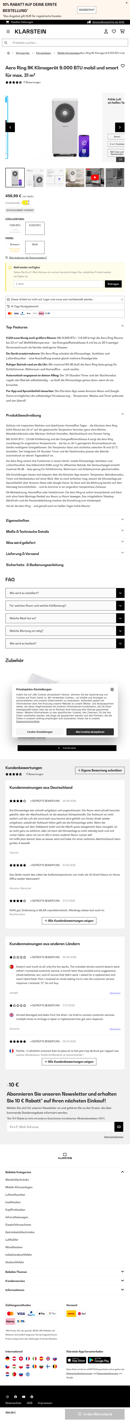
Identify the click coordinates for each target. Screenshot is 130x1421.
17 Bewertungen (32, 82)
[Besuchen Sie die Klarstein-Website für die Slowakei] (55, 1359)
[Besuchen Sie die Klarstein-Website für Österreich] (14, 1359)
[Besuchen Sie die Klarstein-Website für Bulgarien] (41, 1366)
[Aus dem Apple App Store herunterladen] (76, 1360)
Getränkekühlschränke (20, 1232)
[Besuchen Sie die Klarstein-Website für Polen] (21, 1366)
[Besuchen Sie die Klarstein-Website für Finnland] (48, 1366)
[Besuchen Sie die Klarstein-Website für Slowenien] (21, 1374)
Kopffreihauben (15, 1209)
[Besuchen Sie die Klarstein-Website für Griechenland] (28, 1374)
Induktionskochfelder (18, 1254)
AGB (29, 1403)
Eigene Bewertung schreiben (101, 770)
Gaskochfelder (14, 1262)
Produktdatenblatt (12, 203)
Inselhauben (13, 1202)
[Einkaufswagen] (122, 31)
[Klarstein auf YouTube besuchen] (24, 1397)
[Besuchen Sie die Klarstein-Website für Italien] (34, 1359)
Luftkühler (11, 1239)
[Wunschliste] (114, 31)
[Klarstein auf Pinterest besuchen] (32, 1397)
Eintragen (113, 284)
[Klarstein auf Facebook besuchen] (16, 1397)
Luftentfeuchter (15, 1194)
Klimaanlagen (43, 53)
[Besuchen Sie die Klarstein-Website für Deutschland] (7, 1359)
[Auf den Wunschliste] (123, 66)
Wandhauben (14, 1247)
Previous (10, 127)
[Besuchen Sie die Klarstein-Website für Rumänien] (34, 1366)
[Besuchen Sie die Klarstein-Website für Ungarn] (14, 1366)
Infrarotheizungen (16, 1217)
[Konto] (106, 31)
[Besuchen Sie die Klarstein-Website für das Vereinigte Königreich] (48, 1359)
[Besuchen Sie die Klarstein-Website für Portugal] (14, 1374)
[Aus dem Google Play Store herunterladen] (99, 1360)
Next (120, 127)
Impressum (45, 1403)
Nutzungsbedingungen (107, 1373)
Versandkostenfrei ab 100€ (108, 22)
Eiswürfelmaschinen (18, 1224)
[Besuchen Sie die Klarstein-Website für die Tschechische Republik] (7, 1366)
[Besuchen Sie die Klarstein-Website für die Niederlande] (7, 1374)
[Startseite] (11, 53)
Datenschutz (13, 1403)
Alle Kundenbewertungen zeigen (70, 920)
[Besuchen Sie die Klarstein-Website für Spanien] (41, 1359)
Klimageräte (23, 53)
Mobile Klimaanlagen (69, 53)
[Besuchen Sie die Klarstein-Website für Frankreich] (28, 1359)
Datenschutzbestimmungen (79, 1373)
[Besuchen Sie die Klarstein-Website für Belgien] (55, 1366)
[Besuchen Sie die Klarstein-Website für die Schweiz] (21, 1359)
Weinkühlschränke (17, 1179)
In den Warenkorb (69, 748)
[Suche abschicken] (5, 43)
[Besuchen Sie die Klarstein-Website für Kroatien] (28, 1366)
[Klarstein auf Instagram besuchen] (7, 1397)
